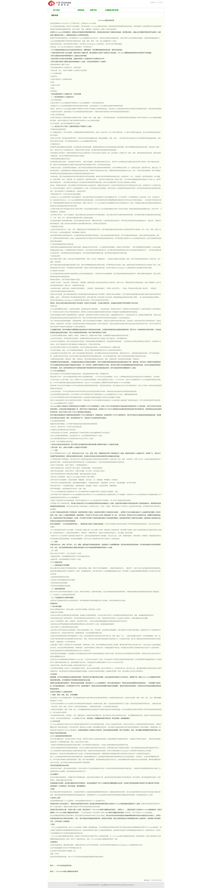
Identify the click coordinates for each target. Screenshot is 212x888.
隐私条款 (68, 10)
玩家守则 (93, 10)
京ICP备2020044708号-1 (92, 885)
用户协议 (56, 10)
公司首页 (160, 2)
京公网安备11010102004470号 (110, 885)
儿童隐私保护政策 (112, 10)
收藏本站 (153, 2)
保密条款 (81, 10)
